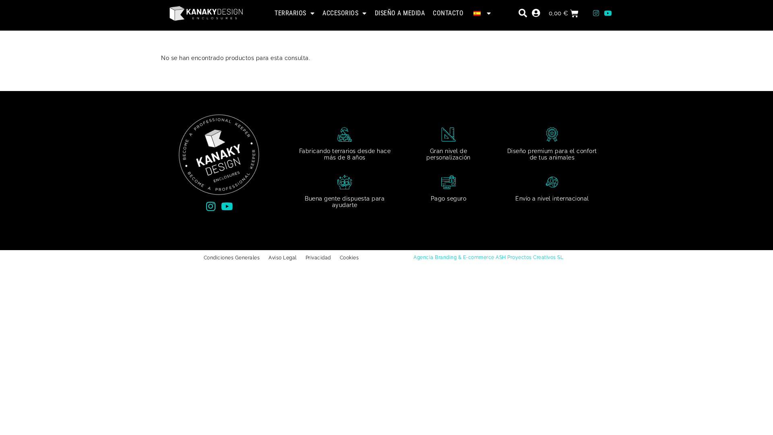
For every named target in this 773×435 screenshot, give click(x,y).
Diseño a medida (400, 13)
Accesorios (340, 13)
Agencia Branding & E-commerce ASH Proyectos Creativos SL (488, 257)
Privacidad (318, 258)
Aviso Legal (283, 258)
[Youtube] (608, 13)
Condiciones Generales (232, 258)
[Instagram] (596, 13)
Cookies (349, 258)
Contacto (448, 13)
